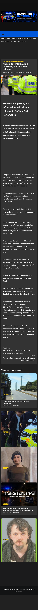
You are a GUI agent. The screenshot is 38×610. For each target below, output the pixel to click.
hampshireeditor (8, 405)
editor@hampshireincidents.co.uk (13, 72)
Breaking (5, 61)
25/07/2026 (16, 405)
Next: (19, 358)
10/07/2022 (28, 72)
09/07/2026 (16, 512)
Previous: (16, 350)
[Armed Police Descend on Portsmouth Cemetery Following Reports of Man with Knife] (19, 423)
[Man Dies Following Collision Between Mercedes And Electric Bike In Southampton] (19, 494)
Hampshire (12, 61)
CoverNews (29, 589)
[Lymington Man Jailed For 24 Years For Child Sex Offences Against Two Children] (19, 530)
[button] (2, 33)
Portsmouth (20, 61)
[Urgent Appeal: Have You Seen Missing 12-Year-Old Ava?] (19, 458)
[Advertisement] (19, 51)
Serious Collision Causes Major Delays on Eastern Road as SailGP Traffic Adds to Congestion (17, 401)
